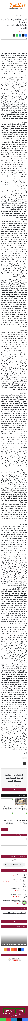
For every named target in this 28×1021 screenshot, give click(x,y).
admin (18, 903)
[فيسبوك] (25, 35)
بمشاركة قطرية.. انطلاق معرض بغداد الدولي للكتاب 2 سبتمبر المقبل (21, 808)
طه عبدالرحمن (15, 896)
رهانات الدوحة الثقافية (16, 894)
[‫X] (23, 35)
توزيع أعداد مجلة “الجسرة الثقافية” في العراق (14, 944)
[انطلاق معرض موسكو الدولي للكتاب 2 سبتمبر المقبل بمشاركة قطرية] (7, 801)
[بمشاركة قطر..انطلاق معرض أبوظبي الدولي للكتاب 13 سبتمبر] (7, 815)
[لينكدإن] (20, 35)
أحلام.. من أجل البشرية (16, 888)
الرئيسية (23, 15)
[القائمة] (2, 12)
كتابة (24, 758)
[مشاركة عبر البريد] (14, 35)
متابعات (18, 15)
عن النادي (9, 1011)
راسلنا (20, 1011)
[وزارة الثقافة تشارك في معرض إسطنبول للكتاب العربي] (21, 815)
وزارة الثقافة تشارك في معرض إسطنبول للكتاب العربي (22, 822)
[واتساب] (17, 35)
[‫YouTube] (15, 949)
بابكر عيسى (16, 890)
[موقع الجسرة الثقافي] (17, 5)
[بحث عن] (26, 12)
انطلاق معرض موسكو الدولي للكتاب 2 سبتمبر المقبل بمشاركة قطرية (8, 808)
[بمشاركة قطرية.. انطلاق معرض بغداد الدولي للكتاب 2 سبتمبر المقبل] (21, 801)
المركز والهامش (17, 874)
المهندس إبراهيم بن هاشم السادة (11, 881)
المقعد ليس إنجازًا (17, 879)
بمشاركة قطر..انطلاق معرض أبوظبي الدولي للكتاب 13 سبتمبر (8, 822)
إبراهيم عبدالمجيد (15, 875)
